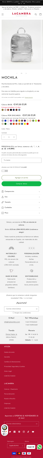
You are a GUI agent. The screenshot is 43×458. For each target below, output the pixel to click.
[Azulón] (22, 124)
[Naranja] (14, 124)
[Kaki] (3, 110)
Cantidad (4, 133)
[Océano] (19, 110)
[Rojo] (28, 124)
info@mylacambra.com (12, 322)
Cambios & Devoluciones (12, 362)
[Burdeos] (39, 121)
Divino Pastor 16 (11, 334)
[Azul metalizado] (16, 121)
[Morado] (25, 121)
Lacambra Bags (18, 457)
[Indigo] (5, 121)
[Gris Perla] (14, 121)
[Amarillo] (25, 124)
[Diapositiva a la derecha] (26, 73)
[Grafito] (11, 124)
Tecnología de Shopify (26, 457)
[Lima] (36, 121)
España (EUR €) (14, 446)
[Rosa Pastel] (8, 121)
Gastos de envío (29, 97)
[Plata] (3, 121)
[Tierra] (16, 124)
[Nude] (30, 121)
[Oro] (3, 124)
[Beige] (28, 121)
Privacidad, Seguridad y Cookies (14, 366)
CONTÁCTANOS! (9, 376)
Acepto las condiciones (23, 312)
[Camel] (19, 124)
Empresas (7, 403)
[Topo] (5, 110)
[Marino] (14, 110)
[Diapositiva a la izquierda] (17, 73)
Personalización (9, 394)
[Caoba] (16, 110)
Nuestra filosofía (9, 399)
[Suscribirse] (36, 308)
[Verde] (33, 121)
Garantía (7, 357)
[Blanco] (8, 124)
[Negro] (11, 110)
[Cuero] (8, 110)
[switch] (4, 434)
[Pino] (5, 124)
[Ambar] (19, 121)
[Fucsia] (11, 121)
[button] (2, 14)
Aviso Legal (8, 371)
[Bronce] (22, 121)
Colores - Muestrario (11, 389)
